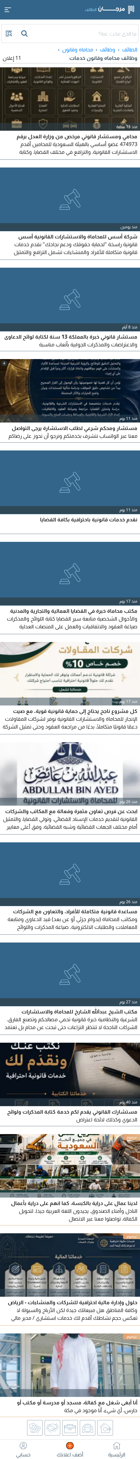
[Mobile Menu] (8, 10)
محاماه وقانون (77, 49)
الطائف (129, 49)
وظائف (107, 49)
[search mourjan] (25, 33)
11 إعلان (12, 57)
